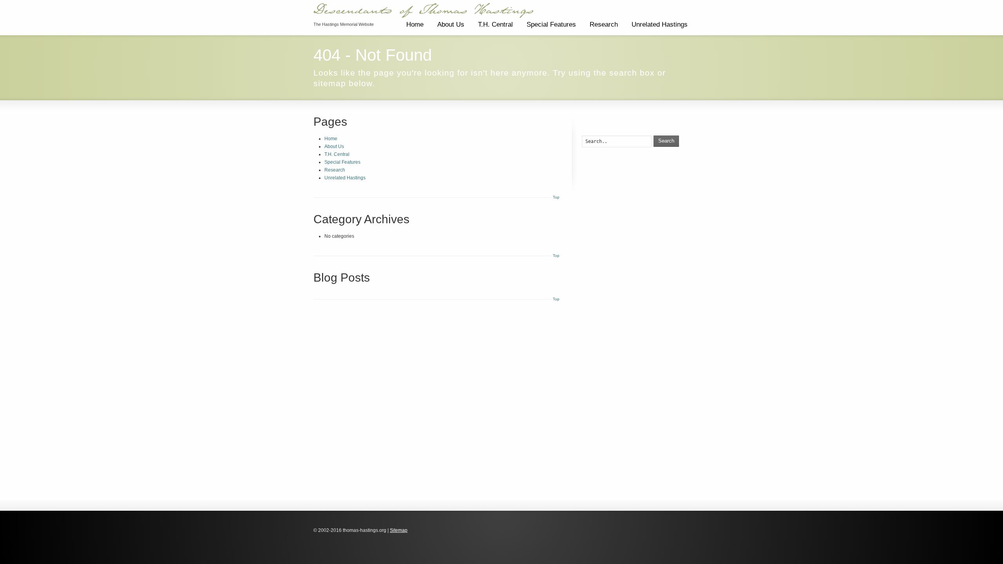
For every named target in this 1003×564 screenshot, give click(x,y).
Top (556, 197)
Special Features (551, 24)
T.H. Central (495, 24)
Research (604, 24)
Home (415, 24)
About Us (450, 24)
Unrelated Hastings (660, 24)
